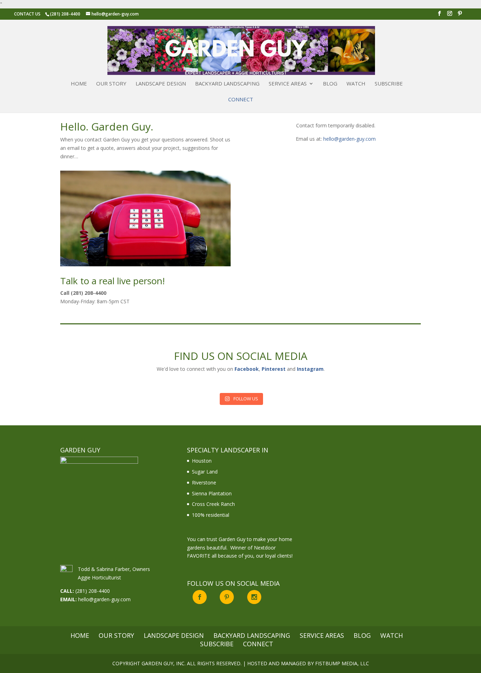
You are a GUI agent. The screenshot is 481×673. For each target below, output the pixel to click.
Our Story (111, 84)
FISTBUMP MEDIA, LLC (342, 663)
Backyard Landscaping (227, 84)
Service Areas (288, 84)
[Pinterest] (459, 15)
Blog (330, 84)
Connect (240, 100)
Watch (356, 84)
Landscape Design (161, 84)
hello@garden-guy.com (349, 138)
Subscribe (389, 84)
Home (79, 84)
